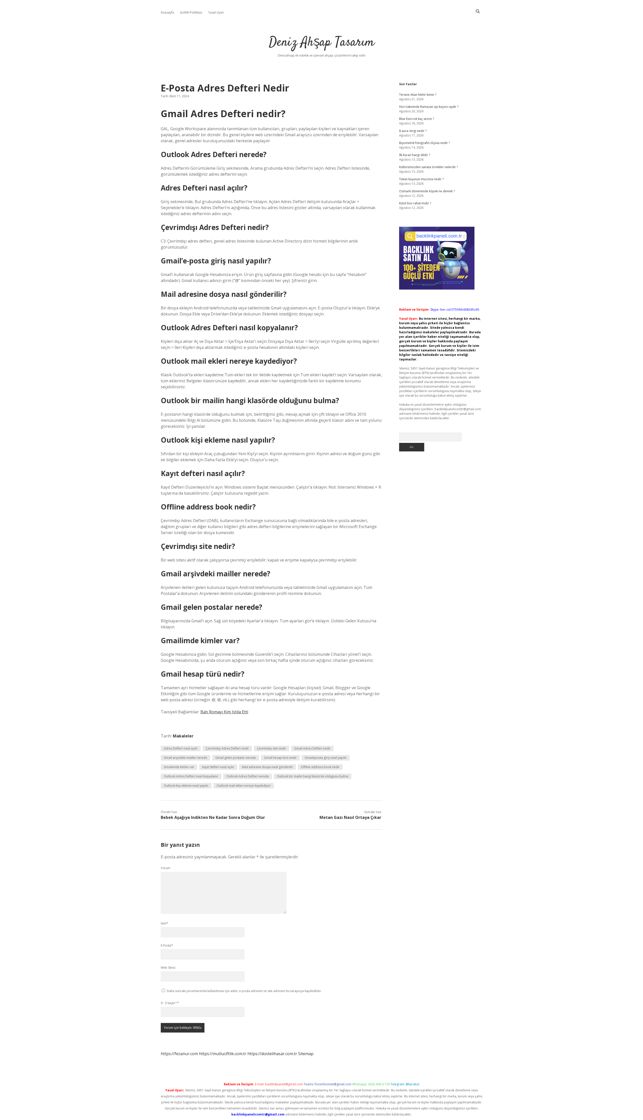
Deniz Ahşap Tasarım (321, 42)
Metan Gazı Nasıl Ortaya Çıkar (350, 817)
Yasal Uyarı (216, 12)
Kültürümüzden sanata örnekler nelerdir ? (428, 167)
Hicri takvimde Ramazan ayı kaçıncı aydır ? (428, 107)
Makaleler (183, 736)
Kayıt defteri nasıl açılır (218, 767)
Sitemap (305, 1053)
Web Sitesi (168, 967)
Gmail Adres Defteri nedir (312, 748)
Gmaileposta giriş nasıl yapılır (326, 758)
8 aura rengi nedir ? (412, 131)
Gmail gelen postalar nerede (235, 758)
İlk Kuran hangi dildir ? (414, 155)
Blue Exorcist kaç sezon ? (416, 119)
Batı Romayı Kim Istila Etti (224, 712)
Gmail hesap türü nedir (280, 758)
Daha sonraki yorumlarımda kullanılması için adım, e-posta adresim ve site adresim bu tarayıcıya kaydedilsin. (244, 991)
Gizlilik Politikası (191, 12)
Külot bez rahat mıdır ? (415, 203)
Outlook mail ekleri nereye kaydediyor (244, 785)
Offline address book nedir (320, 767)
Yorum (165, 868)
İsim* (164, 923)
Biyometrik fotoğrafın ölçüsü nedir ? (424, 143)
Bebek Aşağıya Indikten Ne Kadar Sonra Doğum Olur (213, 817)
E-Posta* (167, 945)
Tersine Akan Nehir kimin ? (417, 94)
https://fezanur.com (179, 1053)
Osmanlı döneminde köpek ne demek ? (427, 191)
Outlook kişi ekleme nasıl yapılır (186, 785)
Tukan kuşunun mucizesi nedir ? (421, 179)
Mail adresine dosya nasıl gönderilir (267, 767)
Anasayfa (167, 12)
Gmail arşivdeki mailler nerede (185, 758)
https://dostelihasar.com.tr (272, 1053)
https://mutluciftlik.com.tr (222, 1053)
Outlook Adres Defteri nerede (247, 776)
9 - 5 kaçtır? (170, 1003)
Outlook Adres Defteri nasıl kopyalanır (191, 776)
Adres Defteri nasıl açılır (181, 748)
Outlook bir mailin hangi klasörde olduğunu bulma (312, 776)
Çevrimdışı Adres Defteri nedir (227, 748)
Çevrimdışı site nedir (271, 748)
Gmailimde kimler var (179, 767)
